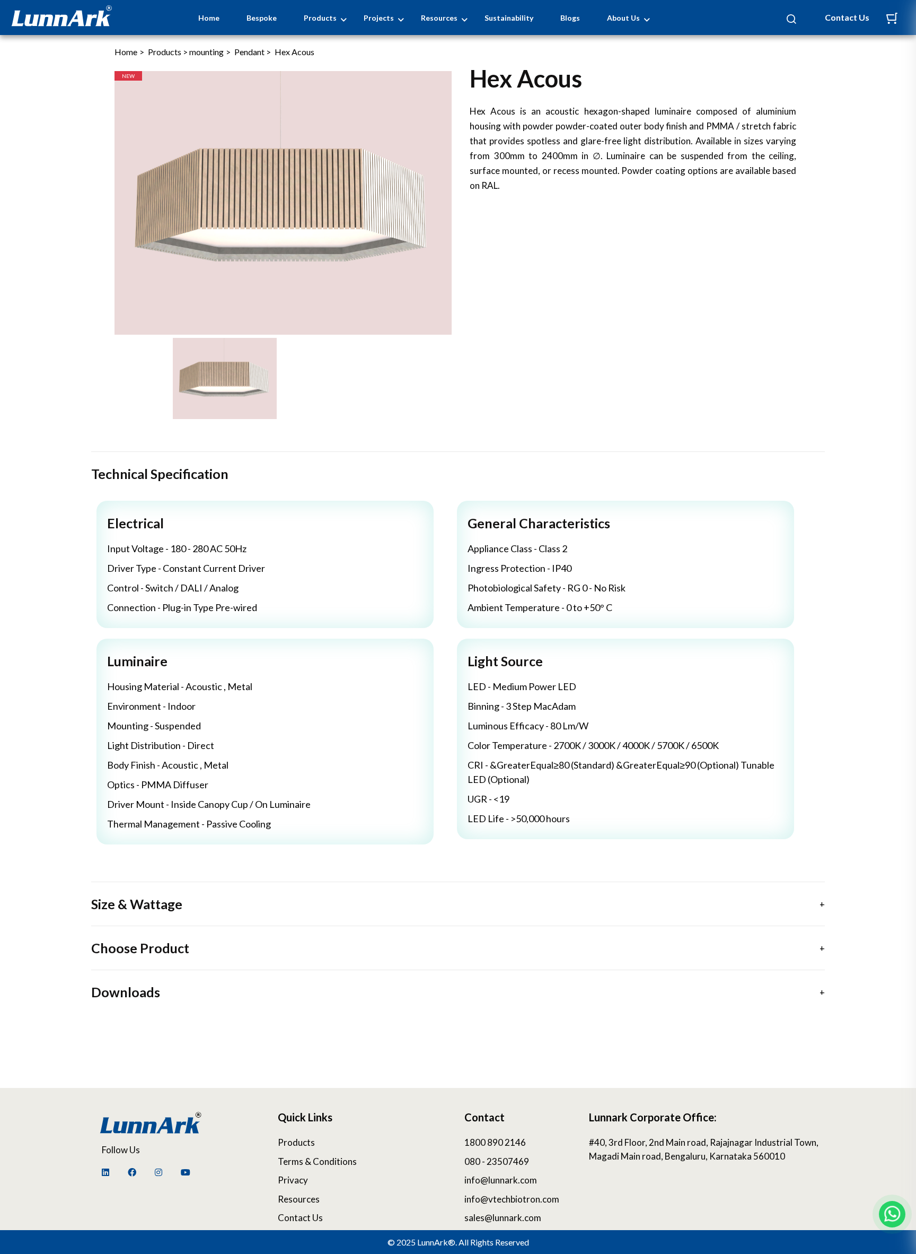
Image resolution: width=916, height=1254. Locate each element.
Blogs (570, 17)
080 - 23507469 (496, 1161)
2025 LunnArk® (426, 1242)
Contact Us (847, 17)
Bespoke (261, 17)
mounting (206, 52)
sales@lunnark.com (502, 1217)
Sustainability (509, 17)
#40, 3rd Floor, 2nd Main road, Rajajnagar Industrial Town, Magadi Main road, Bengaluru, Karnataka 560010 (703, 1149)
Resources (439, 17)
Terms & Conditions (317, 1161)
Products (320, 17)
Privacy (293, 1180)
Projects (379, 17)
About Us (623, 17)
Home (208, 17)
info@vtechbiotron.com (511, 1199)
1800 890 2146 (495, 1142)
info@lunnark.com (500, 1180)
